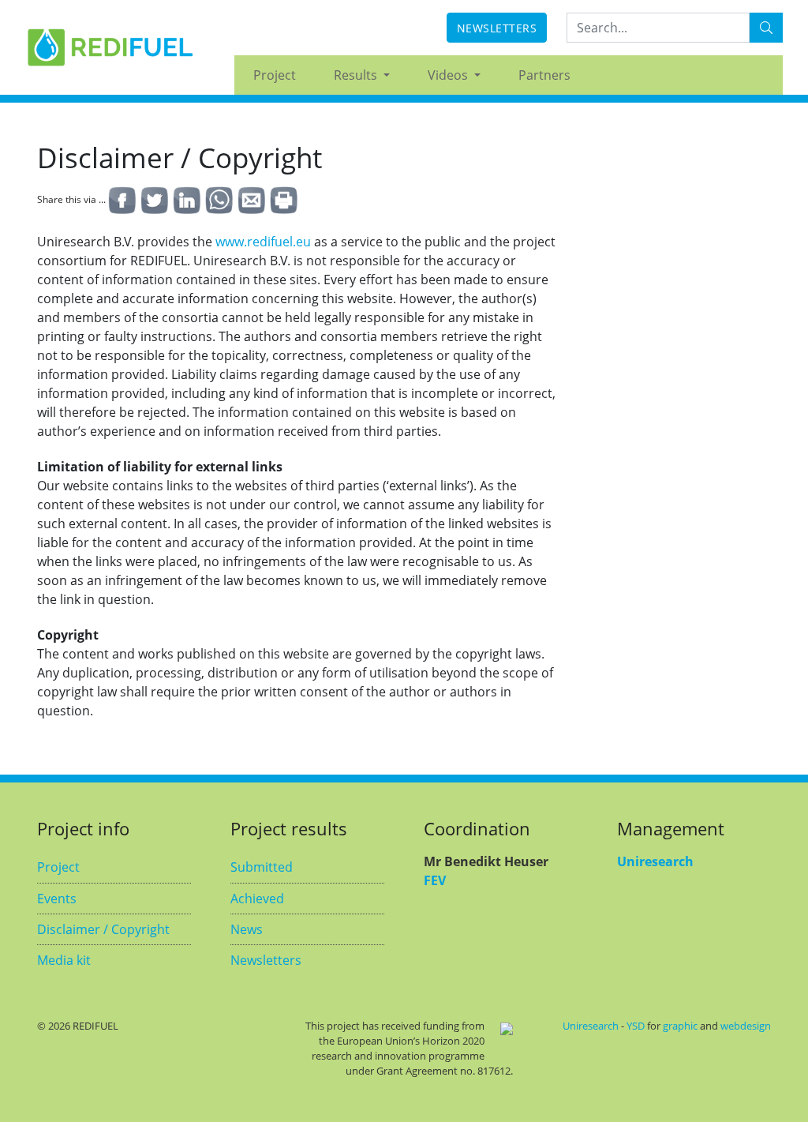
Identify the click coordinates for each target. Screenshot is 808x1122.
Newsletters (497, 28)
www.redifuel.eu (263, 241)
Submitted (261, 867)
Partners (544, 75)
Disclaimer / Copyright (103, 929)
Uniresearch (655, 861)
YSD (636, 1026)
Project (274, 75)
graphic (680, 1026)
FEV (435, 880)
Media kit (64, 960)
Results (357, 75)
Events (57, 898)
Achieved (257, 898)
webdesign (745, 1026)
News (246, 929)
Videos (449, 75)
